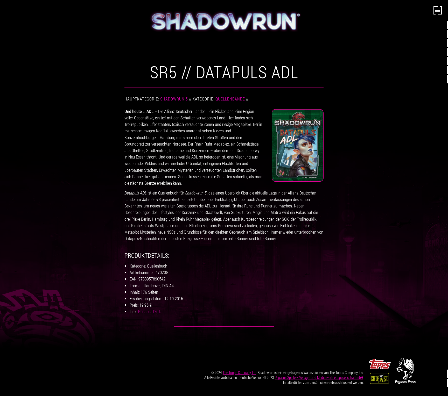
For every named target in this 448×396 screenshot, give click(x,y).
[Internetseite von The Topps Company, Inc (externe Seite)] (379, 363)
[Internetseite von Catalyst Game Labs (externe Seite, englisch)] (379, 377)
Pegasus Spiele (319, 377)
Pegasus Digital (150, 311)
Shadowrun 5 (174, 99)
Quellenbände (230, 99)
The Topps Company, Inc (239, 372)
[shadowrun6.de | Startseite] (224, 21)
